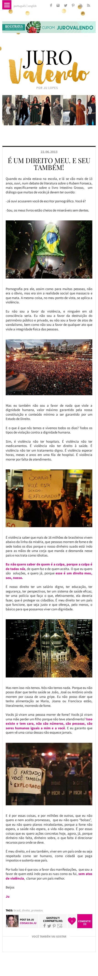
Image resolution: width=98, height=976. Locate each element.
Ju (32, 919)
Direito (26, 910)
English (32, 6)
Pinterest (54, 926)
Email (59, 926)
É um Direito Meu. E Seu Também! (49, 164)
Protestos (37, 910)
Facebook (45, 926)
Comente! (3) (84, 922)
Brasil (17, 910)
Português (20, 6)
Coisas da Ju (28, 923)
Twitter (49, 926)
